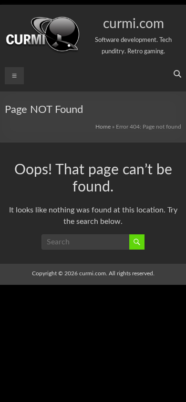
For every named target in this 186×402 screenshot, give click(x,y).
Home (103, 127)
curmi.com (133, 23)
